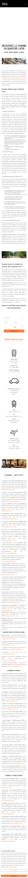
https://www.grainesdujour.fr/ (8, 800)
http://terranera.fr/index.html (14, 501)
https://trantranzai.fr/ (8, 510)
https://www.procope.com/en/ (8, 653)
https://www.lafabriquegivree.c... (8, 841)
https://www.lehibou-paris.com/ (11, 708)
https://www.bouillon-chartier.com (9, 638)
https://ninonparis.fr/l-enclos (17, 823)
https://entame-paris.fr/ (7, 787)
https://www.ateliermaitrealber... (8, 574)
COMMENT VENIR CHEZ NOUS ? (14, 339)
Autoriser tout (14, 876)
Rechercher (14, 331)
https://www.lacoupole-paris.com (15, 649)
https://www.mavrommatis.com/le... (11, 615)
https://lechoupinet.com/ (9, 489)
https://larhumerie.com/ (20, 763)
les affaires (8, 79)
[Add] (22, 327)
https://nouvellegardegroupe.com (15, 666)
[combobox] (14, 318)
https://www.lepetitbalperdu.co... (10, 553)
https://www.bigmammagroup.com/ (9, 660)
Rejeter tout (14, 873)
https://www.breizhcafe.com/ (9, 561)
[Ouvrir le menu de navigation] (25, 3)
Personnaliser (14, 870)
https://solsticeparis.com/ (7, 610)
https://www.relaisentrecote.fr (8, 645)
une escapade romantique (20, 79)
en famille (20, 77)
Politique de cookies (12, 867)
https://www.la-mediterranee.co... (11, 518)
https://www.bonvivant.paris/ (10, 540)
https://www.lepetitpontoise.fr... (13, 602)
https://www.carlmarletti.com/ (8, 813)
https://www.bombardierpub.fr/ (10, 700)
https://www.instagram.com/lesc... (10, 526)
